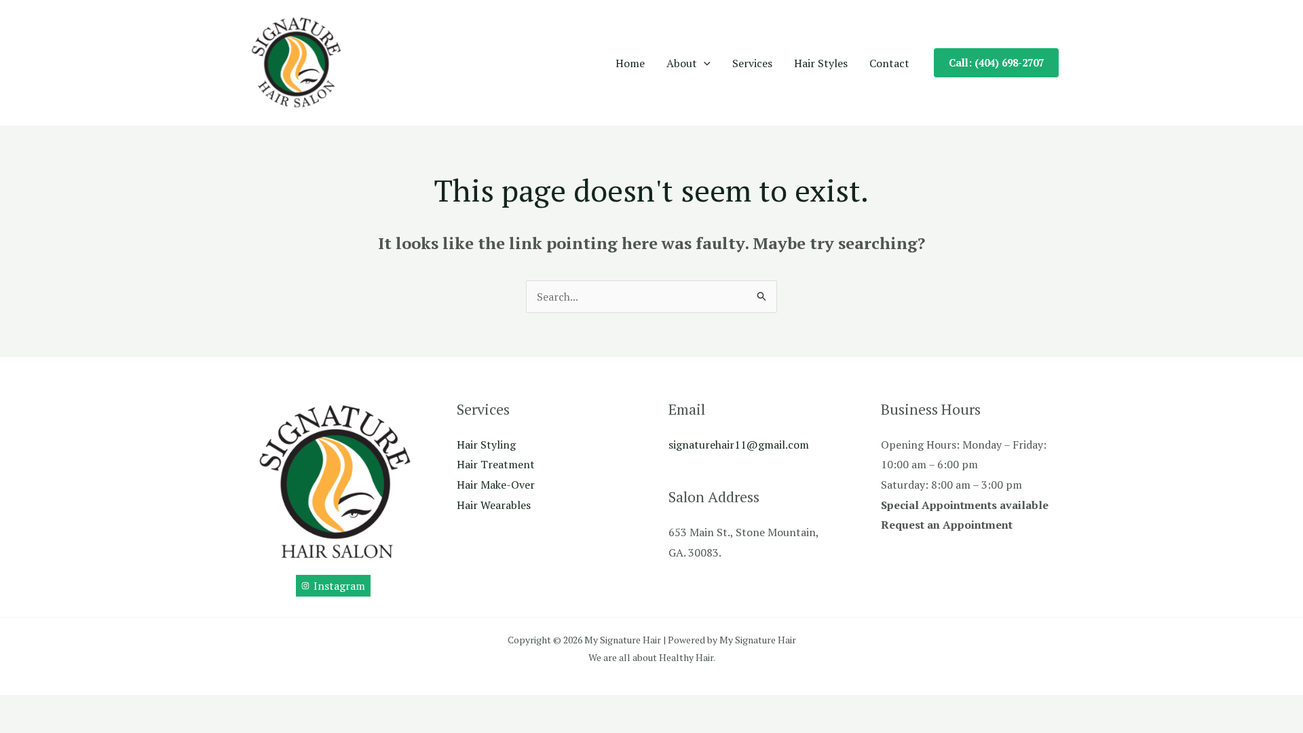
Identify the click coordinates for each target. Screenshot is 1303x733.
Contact (889, 63)
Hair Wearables (494, 504)
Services (752, 63)
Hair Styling (486, 444)
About (681, 63)
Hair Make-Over (496, 484)
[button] (704, 63)
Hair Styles (821, 63)
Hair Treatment (496, 464)
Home (630, 63)
